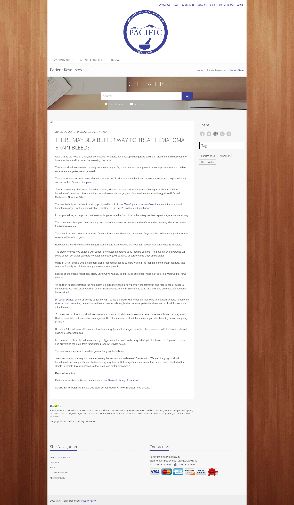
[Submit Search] (187, 96)
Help (176, 4)
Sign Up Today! (226, 4)
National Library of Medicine (123, 380)
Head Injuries (207, 162)
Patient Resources (91, 59)
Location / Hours (206, 4)
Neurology (225, 155)
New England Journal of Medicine (142, 204)
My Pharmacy (61, 59)
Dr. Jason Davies (64, 299)
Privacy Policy (57, 477)
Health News (116, 104)
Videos (139, 104)
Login (240, 4)
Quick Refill (188, 4)
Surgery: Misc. (208, 155)
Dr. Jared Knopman (81, 182)
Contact (116, 59)
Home (200, 70)
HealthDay (73, 421)
